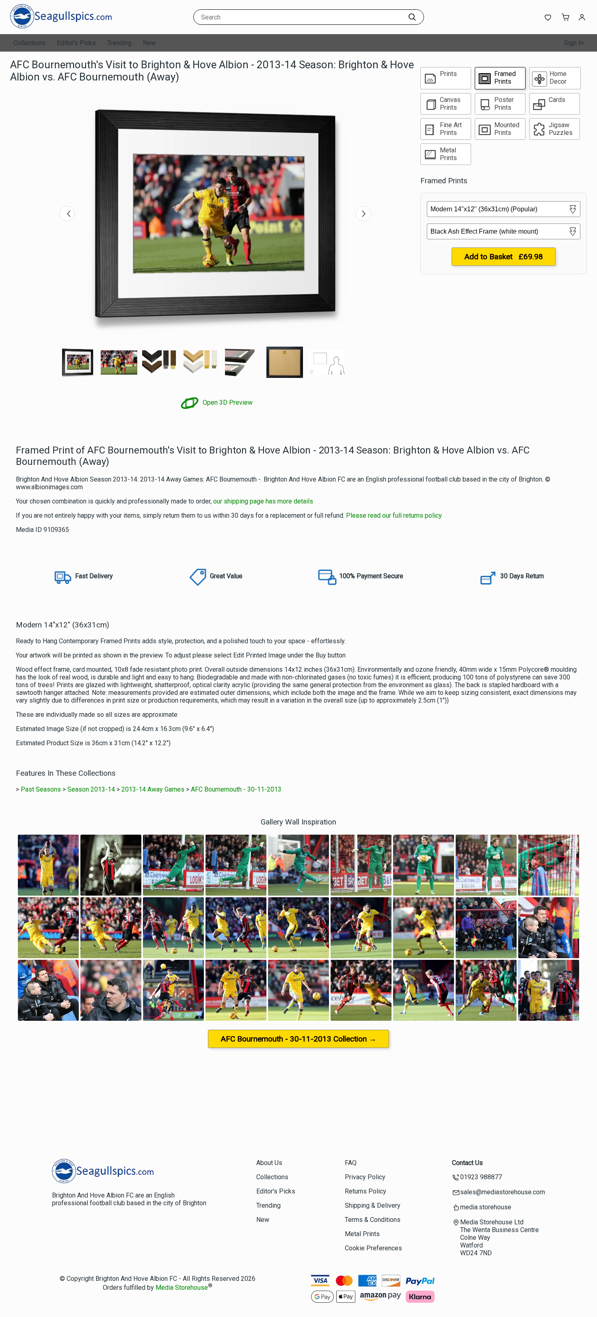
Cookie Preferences (373, 1248)
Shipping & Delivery (372, 1205)
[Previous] (67, 213)
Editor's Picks (76, 43)
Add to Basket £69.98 (503, 256)
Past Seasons (41, 789)
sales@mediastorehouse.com (502, 1192)
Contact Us (467, 1163)
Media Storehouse (182, 1288)
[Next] (363, 213)
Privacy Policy (365, 1177)
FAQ (351, 1163)
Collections (29, 43)
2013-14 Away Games (152, 789)
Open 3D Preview (227, 402)
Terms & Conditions (372, 1220)
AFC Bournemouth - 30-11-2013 (236, 789)
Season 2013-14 (91, 789)
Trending (119, 43)
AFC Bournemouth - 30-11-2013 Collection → (298, 1039)
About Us (269, 1163)
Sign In (574, 43)
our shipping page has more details (263, 501)
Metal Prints (362, 1234)
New (149, 43)
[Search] (412, 17)
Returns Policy (365, 1191)
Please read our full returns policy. (394, 515)
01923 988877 (481, 1177)
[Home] (61, 26)
